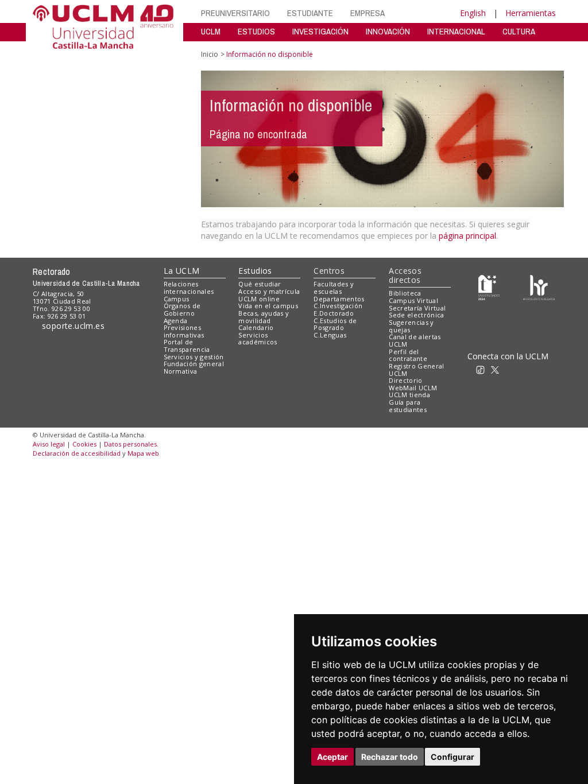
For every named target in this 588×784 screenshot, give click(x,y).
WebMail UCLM (413, 387)
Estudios (255, 270)
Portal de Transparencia (187, 345)
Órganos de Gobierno (182, 309)
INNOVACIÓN (388, 31)
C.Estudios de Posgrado (335, 324)
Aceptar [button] (332, 757)
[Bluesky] (522, 368)
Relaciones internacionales (189, 288)
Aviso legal (49, 444)
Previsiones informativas (184, 331)
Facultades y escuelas (334, 288)
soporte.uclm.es (73, 325)
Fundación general (194, 363)
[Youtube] (548, 368)
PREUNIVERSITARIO (235, 13)
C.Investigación (338, 305)
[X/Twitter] (498, 368)
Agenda (176, 320)
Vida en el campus (268, 305)
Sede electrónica (416, 315)
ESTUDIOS (256, 31)
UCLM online (259, 298)
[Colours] (539, 286)
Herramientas (530, 12)
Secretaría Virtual (417, 308)
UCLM (210, 31)
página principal (467, 235)
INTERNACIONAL (456, 31)
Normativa (181, 371)
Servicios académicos (257, 339)
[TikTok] (484, 368)
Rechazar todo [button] (389, 757)
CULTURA (518, 31)
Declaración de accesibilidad (77, 453)
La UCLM (182, 270)
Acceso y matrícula (269, 291)
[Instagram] (467, 368)
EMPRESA (367, 13)
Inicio (209, 54)
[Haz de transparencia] (489, 286)
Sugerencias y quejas (411, 326)
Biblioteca (405, 293)
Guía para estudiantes (408, 406)
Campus (176, 298)
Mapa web (143, 453)
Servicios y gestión (194, 356)
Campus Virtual (413, 300)
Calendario (255, 327)
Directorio (405, 380)
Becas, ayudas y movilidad (263, 317)
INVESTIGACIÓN (320, 31)
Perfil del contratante (408, 355)
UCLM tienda (409, 394)
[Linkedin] (532, 368)
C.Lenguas (330, 335)
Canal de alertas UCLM (414, 340)
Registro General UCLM (416, 370)
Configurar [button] (452, 757)
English (473, 12)
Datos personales (130, 444)
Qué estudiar (259, 284)
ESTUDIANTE (310, 13)
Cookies (84, 444)
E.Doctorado (334, 313)
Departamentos (339, 298)
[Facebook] (510, 368)
